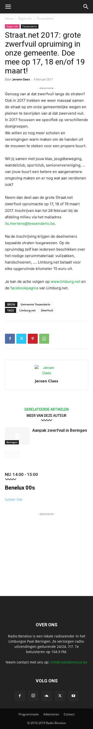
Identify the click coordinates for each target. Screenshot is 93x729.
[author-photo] (47, 373)
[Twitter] (21, 339)
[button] (8, 6)
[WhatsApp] (44, 339)
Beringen (11, 442)
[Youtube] (73, 696)
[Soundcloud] (47, 696)
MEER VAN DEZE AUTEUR (46, 415)
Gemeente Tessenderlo (35, 304)
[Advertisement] (46, 548)
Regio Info (25, 18)
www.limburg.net (65, 281)
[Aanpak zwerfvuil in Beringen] (17, 436)
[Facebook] (10, 339)
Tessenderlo (45, 18)
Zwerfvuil (47, 310)
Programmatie (29, 714)
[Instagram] (33, 696)
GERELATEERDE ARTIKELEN (46, 409)
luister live (13, 499)
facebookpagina (24, 288)
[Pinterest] (33, 339)
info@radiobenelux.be (68, 662)
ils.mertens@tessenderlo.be (30, 223)
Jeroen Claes (21, 79)
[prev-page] (8, 454)
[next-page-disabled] (16, 454)
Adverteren (51, 714)
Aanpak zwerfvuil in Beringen (59, 430)
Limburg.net (27, 310)
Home (9, 18)
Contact (69, 714)
